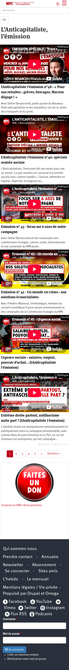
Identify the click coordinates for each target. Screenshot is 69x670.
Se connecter (17, 571)
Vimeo (10, 608)
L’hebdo (10, 579)
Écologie (63, 252)
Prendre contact (17, 557)
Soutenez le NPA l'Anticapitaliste (21, 505)
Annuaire (49, 557)
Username (9, 619)
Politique (63, 47)
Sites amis (48, 571)
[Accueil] (17, 4)
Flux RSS (19, 614)
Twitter (30, 608)
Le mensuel (37, 579)
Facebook (17, 602)
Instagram (55, 608)
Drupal (33, 594)
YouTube (43, 602)
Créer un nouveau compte (23, 654)
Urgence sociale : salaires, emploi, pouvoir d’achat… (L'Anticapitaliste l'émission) (28, 362)
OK (4, 19)
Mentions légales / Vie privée (30, 587)
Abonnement (44, 565)
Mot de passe (11, 633)
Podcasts (43, 614)
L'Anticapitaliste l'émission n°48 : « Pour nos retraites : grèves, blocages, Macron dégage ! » (33, 92)
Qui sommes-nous (20, 549)
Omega (52, 594)
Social (65, 317)
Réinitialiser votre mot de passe (26, 659)
